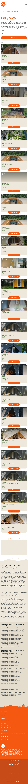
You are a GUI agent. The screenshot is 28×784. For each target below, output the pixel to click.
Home (3, 11)
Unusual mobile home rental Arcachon (10, 671)
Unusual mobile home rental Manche (9, 661)
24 (17, 538)
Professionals (3, 718)
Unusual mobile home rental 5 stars (9, 689)
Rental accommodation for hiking (7, 725)
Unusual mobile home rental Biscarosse (10, 675)
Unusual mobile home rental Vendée (9, 665)
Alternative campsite (5, 736)
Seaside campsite (4, 737)
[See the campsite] (14, 63)
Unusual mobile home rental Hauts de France (11, 638)
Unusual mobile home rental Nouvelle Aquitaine (12, 642)
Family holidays (4, 730)
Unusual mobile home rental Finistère (9, 657)
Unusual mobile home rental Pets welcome (11, 694)
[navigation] (14, 717)
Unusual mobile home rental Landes (9, 660)
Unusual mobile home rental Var (8, 664)
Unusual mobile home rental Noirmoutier (10, 681)
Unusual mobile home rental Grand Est (10, 637)
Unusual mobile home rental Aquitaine (10, 627)
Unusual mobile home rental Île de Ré (9, 679)
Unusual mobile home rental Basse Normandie (12, 630)
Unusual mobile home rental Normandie (10, 640)
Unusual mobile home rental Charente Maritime (12, 654)
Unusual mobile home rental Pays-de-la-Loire (11, 644)
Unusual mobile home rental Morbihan (10, 662)
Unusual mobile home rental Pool (8, 695)
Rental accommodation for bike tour (7, 727)
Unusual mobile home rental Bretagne (10, 634)
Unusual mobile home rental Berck (9, 674)
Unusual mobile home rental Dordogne (10, 656)
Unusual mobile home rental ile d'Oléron (10, 678)
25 (19, 538)
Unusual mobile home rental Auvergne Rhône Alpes (13, 629)
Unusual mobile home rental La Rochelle (10, 680)
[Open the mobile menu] (26, 4)
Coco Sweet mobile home (5, 720)
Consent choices (22, 778)
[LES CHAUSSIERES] (3, 4)
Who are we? (3, 713)
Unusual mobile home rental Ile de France (10, 639)
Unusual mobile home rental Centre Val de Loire (12, 635)
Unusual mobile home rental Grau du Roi (10, 676)
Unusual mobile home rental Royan (9, 683)
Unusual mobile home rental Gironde (9, 658)
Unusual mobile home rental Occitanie (10, 643)
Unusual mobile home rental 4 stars (9, 688)
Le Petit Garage (18, 781)
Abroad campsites (4, 739)
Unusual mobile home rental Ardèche (9, 653)
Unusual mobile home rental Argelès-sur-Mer (11, 672)
